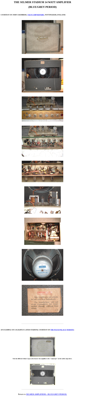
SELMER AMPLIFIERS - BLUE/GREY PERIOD (46, 394)
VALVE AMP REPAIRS (35, 15)
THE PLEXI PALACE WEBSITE (62, 330)
